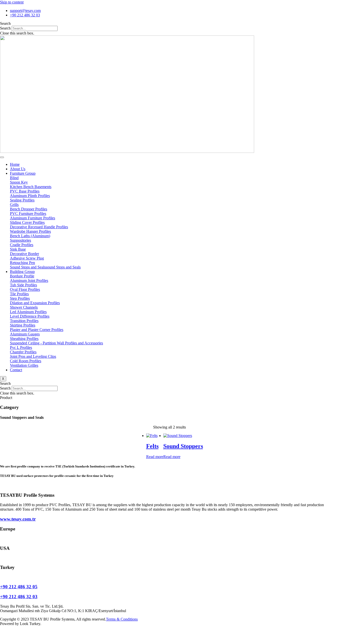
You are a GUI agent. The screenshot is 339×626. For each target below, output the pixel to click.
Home (15, 164)
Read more (154, 457)
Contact (16, 370)
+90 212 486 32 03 (18, 596)
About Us (17, 169)
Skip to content (12, 2)
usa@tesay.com (12, 558)
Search (5, 28)
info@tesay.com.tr (14, 577)
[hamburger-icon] (2, 157)
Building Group (22, 271)
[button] (169, 23)
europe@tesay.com (15, 538)
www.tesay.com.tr (18, 519)
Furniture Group (22, 173)
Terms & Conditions (122, 619)
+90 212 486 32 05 (18, 586)
